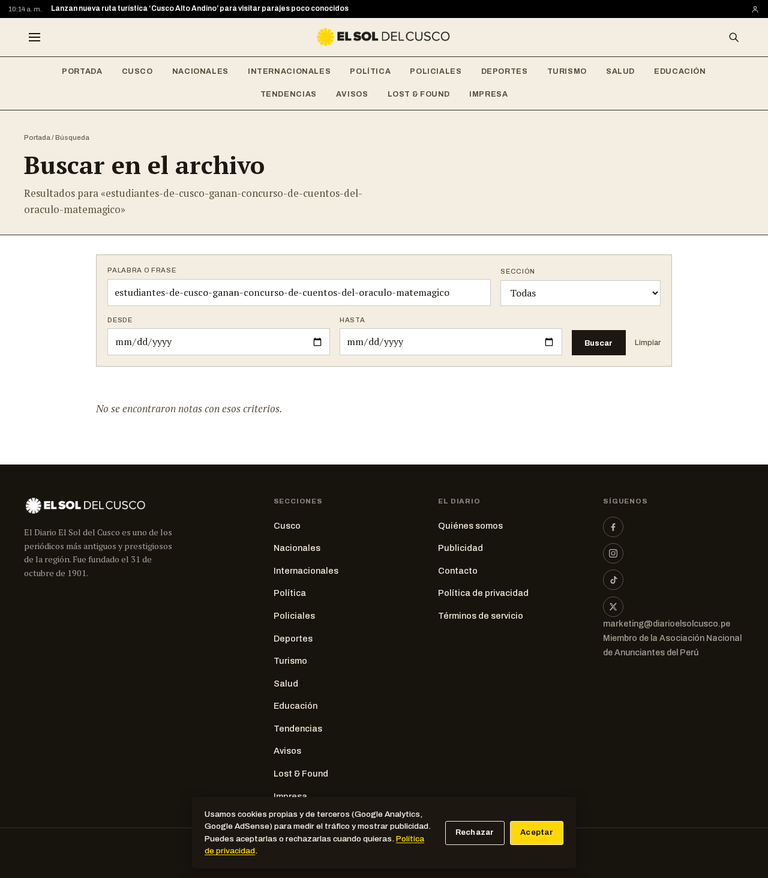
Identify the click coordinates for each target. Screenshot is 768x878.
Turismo (567, 71)
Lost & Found (419, 94)
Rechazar (474, 832)
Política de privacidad (483, 593)
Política (370, 71)
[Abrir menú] (34, 37)
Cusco (137, 71)
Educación (680, 71)
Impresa (488, 94)
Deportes (504, 71)
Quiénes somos (470, 526)
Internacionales (289, 71)
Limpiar (648, 342)
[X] (613, 607)
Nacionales (200, 71)
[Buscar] (734, 37)
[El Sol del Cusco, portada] (384, 37)
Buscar (598, 342)
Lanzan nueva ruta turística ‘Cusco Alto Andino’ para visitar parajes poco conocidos (200, 8)
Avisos (352, 94)
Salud (620, 71)
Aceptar (536, 832)
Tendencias (288, 94)
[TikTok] (613, 580)
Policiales (435, 71)
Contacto (458, 571)
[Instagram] (613, 553)
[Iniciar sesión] (755, 9)
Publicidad (460, 548)
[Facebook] (613, 527)
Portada (82, 71)
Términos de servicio (480, 616)
